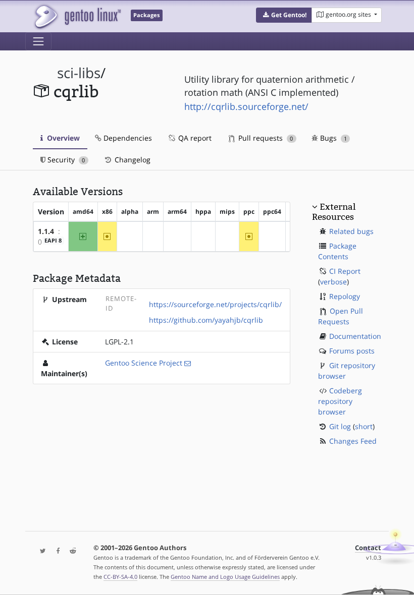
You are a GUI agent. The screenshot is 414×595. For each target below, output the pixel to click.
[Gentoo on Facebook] (55, 551)
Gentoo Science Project (143, 363)
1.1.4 (46, 231)
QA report (194, 138)
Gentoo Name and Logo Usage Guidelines (225, 576)
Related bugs (351, 231)
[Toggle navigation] (38, 41)
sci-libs (78, 73)
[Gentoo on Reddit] (70, 551)
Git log (340, 426)
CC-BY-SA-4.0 (120, 576)
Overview (62, 138)
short (364, 426)
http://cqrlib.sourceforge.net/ (246, 106)
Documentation (355, 336)
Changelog (131, 159)
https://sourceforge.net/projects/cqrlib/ (215, 304)
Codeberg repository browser (340, 401)
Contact (368, 548)
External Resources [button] (333, 212)
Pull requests (264, 138)
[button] (284, 15)
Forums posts (352, 350)
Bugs (332, 138)
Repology (344, 296)
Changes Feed (353, 441)
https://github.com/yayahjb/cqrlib (206, 320)
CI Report (344, 271)
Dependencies (126, 138)
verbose (333, 281)
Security (65, 159)
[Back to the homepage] (77, 16)
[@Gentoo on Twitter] (40, 551)
